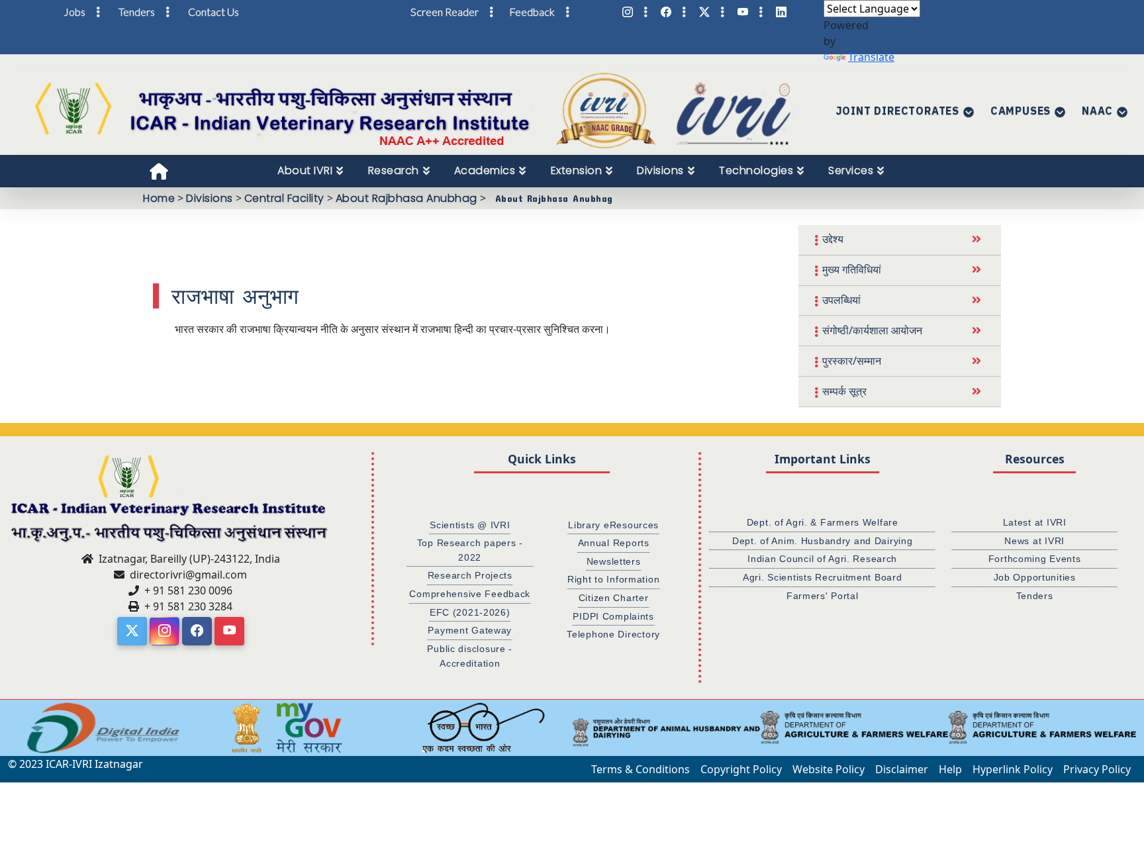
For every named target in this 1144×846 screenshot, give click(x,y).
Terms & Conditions (640, 769)
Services (850, 170)
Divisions (660, 170)
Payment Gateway (470, 630)
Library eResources (613, 525)
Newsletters (614, 561)
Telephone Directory (613, 634)
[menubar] (588, 171)
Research (393, 170)
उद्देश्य (832, 239)
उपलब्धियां (841, 300)
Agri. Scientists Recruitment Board (822, 577)
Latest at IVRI (1035, 522)
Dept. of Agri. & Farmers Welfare (822, 522)
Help (950, 769)
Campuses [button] (1020, 110)
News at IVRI (1034, 541)
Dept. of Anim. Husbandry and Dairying (822, 541)
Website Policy (828, 769)
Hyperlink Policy (1013, 769)
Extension (576, 170)
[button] (16, 728)
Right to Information (613, 579)
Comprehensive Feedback (469, 593)
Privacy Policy (1097, 769)
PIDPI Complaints (613, 616)
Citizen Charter (614, 597)
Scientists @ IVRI (470, 525)
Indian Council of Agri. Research (822, 558)
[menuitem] (310, 171)
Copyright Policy (741, 769)
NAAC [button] (1097, 110)
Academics (485, 170)
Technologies (756, 170)
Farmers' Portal (823, 595)
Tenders (1034, 595)
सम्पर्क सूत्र (844, 391)
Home (159, 198)
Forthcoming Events (1034, 558)
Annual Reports (613, 543)
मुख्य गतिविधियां (851, 269)
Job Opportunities (1035, 577)
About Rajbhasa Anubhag (406, 198)
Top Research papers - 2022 (470, 550)
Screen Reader (444, 11)
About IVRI (304, 170)
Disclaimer (901, 769)
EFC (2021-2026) (470, 612)
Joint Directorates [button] (897, 110)
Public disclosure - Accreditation (469, 656)
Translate (871, 57)
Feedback (532, 11)
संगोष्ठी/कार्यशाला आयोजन (872, 330)
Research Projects (470, 575)
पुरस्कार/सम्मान (851, 360)
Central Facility (284, 198)
